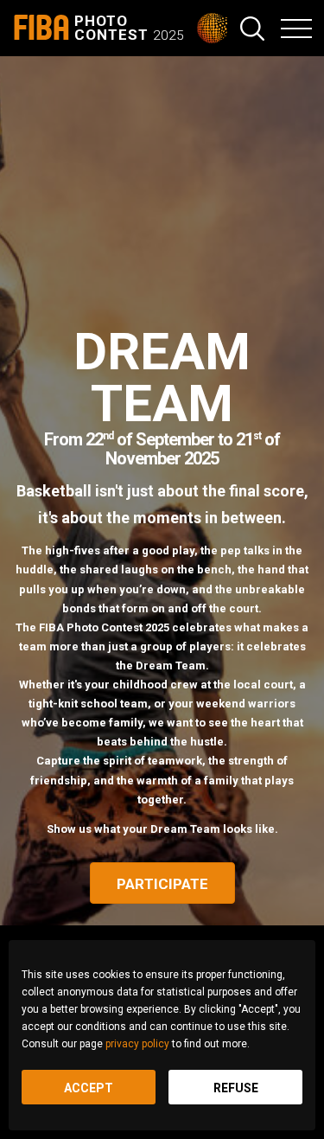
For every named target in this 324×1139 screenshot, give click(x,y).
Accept (88, 1088)
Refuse (235, 1088)
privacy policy (137, 1044)
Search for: (252, 28)
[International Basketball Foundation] (218, 28)
